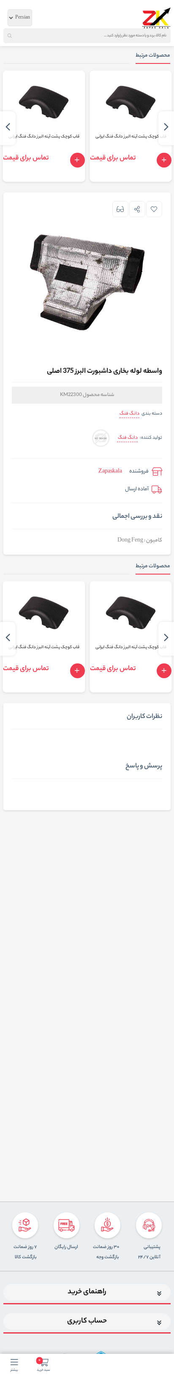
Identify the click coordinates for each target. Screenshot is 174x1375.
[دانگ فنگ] (100, 438)
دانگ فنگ (129, 414)
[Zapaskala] (156, 18)
